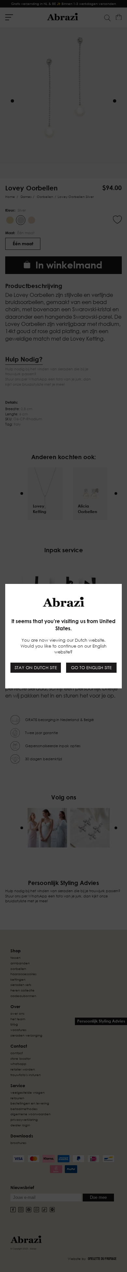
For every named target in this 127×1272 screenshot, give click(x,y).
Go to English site (91, 667)
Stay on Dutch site (36, 667)
